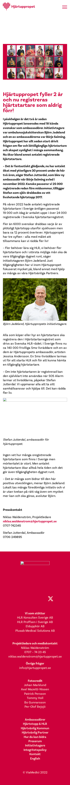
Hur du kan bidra (35, 737)
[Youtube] (43, 599)
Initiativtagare (35, 745)
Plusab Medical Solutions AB (35, 630)
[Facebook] (19, 599)
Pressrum (35, 741)
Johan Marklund (35, 685)
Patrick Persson (35, 694)
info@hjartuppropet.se (35, 668)
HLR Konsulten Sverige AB (35, 617)
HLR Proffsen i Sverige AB (35, 622)
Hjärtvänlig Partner (35, 732)
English (35, 758)
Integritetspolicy (35, 750)
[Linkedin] (35, 599)
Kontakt (35, 754)
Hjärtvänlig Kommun (35, 728)
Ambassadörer (35, 719)
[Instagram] (27, 599)
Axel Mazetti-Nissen (35, 689)
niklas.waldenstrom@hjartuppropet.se (30, 521)
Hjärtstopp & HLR (35, 724)
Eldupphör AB (35, 626)
